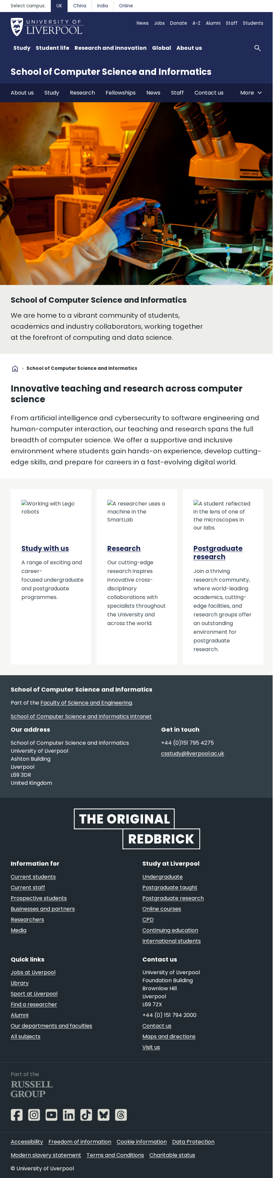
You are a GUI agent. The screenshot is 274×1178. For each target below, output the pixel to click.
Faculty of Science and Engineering (86, 703)
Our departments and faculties (51, 1026)
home (15, 368)
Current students (33, 877)
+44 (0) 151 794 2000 (169, 1015)
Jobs (159, 23)
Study (51, 93)
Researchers (27, 919)
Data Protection (193, 1142)
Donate (178, 23)
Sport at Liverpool (34, 994)
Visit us (151, 1047)
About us (22, 93)
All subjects (25, 1036)
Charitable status (172, 1155)
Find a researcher (34, 1004)
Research (82, 93)
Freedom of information (79, 1142)
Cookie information (142, 1142)
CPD (148, 919)
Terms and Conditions (115, 1155)
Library (20, 983)
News (143, 23)
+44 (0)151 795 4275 (187, 743)
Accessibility (27, 1142)
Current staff (28, 887)
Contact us (209, 93)
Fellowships (121, 93)
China (79, 6)
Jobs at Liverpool (33, 972)
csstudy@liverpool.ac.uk (192, 753)
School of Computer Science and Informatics (111, 72)
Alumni (213, 23)
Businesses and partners (43, 909)
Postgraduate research (218, 553)
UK (59, 6)
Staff (232, 23)
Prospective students (39, 898)
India (102, 6)
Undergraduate (162, 877)
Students (253, 23)
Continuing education (170, 930)
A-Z (196, 23)
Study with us (45, 548)
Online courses (161, 909)
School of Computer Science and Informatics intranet (81, 716)
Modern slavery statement (46, 1155)
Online (126, 6)
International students (171, 941)
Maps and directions (168, 1036)
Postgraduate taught (169, 887)
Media (18, 930)
